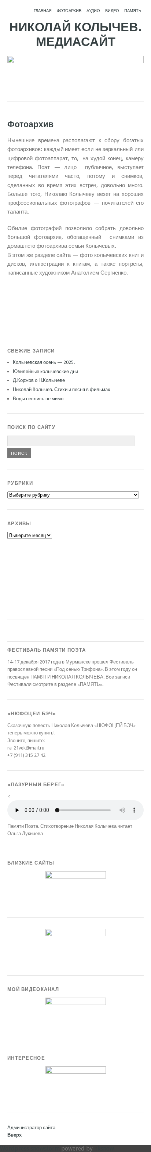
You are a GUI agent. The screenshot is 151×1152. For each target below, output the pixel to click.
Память (132, 10)
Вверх (14, 1135)
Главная (43, 10)
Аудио (93, 10)
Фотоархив (69, 10)
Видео (112, 10)
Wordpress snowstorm (30, 1148)
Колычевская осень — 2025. (44, 362)
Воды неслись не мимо (38, 398)
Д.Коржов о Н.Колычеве (39, 380)
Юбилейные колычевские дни (45, 371)
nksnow (104, 1148)
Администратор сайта (31, 1127)
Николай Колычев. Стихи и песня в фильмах (61, 389)
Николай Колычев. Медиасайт (75, 34)
